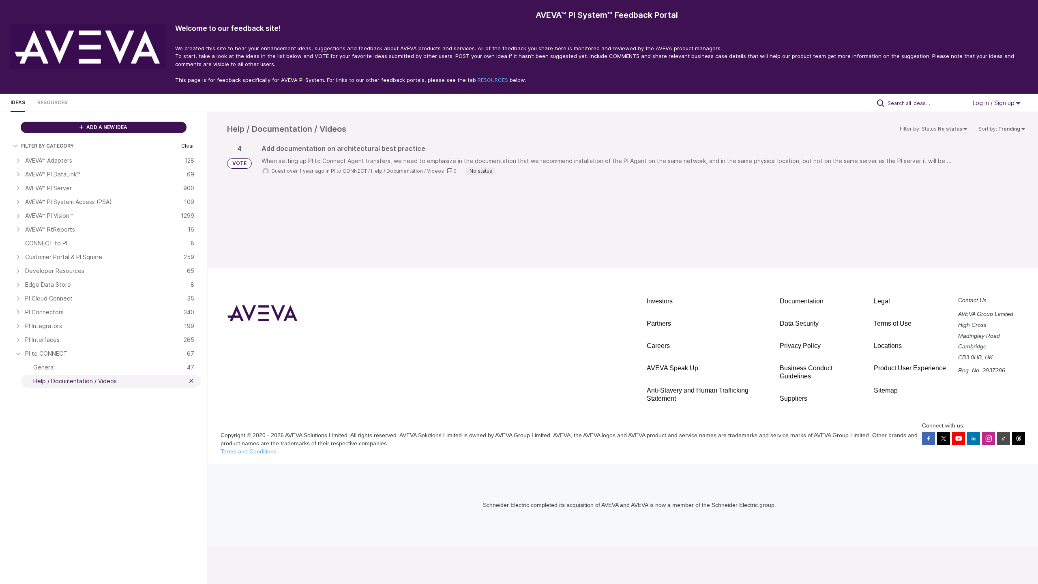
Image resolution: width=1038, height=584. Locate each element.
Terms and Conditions (249, 451)
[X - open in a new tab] (943, 438)
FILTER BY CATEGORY (47, 146)
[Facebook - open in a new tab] (928, 438)
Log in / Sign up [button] (994, 102)
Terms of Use (892, 323)
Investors (660, 301)
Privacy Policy (800, 345)
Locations (888, 345)
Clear (187, 146)
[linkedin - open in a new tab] (973, 438)
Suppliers (793, 398)
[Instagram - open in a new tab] (988, 438)
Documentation (802, 301)
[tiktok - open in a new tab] (1003, 438)
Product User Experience (910, 368)
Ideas (18, 102)
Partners (659, 323)
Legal (882, 301)
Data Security (799, 323)
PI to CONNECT (349, 171)
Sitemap (886, 390)
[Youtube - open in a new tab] (958, 438)
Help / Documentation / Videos (407, 171)
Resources (52, 102)
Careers (658, 345)
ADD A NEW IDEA (106, 127)
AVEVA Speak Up (672, 368)
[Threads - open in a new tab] (1018, 438)
